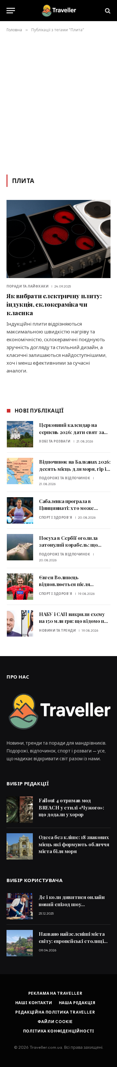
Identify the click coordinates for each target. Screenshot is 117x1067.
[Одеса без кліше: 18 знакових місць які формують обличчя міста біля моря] (19, 846)
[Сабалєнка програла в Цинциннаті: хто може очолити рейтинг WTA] (20, 510)
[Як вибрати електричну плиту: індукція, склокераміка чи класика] (58, 239)
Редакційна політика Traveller (55, 1012)
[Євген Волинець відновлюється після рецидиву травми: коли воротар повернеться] (20, 586)
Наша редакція (77, 1002)
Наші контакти (33, 1002)
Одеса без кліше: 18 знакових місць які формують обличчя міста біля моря (74, 844)
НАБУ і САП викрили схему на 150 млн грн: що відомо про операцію (74, 621)
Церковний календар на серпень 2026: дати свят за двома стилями (71, 432)
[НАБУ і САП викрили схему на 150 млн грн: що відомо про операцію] (20, 623)
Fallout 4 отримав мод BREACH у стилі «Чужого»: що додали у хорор (71, 807)
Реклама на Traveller (55, 993)
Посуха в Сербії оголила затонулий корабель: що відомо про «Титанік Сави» (72, 545)
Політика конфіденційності (58, 1031)
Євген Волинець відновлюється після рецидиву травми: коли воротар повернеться (67, 587)
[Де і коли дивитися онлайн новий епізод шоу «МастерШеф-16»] (19, 906)
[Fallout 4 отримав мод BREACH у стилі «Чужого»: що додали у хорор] (19, 809)
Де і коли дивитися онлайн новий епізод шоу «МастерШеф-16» (72, 904)
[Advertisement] (58, 102)
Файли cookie (55, 1021)
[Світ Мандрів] (58, 10)
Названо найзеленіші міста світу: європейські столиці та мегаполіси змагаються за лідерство (73, 944)
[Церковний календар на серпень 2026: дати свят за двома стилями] (20, 434)
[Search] (107, 10)
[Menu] (10, 10)
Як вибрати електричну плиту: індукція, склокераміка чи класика (53, 304)
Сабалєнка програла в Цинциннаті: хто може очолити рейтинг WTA (66, 508)
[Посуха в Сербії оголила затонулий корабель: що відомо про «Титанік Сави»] (20, 547)
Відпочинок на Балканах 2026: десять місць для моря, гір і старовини (74, 468)
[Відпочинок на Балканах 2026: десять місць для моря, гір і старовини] (20, 471)
